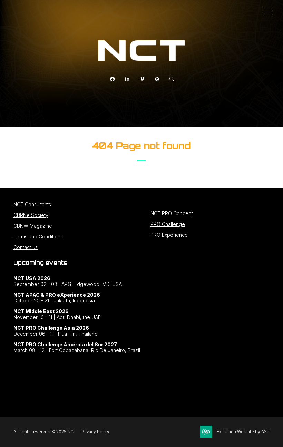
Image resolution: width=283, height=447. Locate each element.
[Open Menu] (268, 10)
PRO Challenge (167, 224)
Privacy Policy (95, 431)
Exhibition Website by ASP (243, 431)
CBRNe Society (30, 215)
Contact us (25, 247)
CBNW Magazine (32, 226)
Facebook (112, 79)
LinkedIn (127, 79)
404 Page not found (141, 145)
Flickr (157, 79)
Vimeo (142, 79)
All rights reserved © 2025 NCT (44, 431)
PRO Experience (169, 235)
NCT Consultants (32, 204)
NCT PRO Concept (171, 213)
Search (172, 79)
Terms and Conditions (38, 236)
